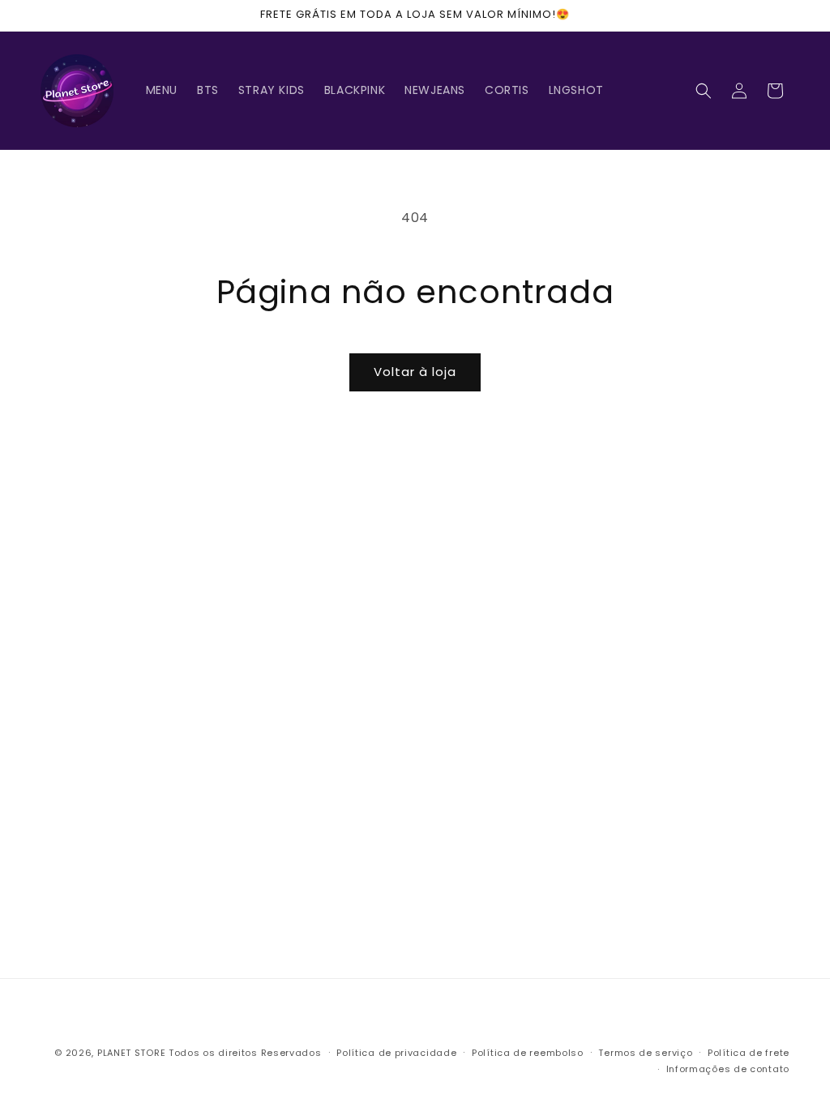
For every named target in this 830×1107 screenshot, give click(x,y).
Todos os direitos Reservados (245, 1052)
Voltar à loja (415, 371)
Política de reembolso (528, 1052)
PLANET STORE (133, 1052)
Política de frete (748, 1052)
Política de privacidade (396, 1052)
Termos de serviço (645, 1052)
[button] (703, 91)
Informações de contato (727, 1068)
